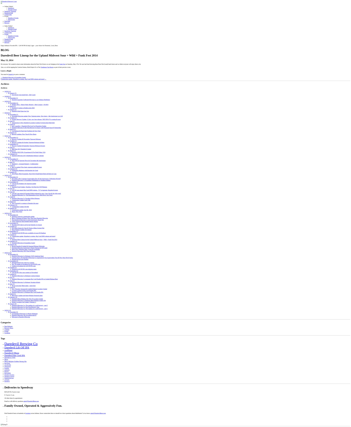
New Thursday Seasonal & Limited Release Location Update (29, 289)
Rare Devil (7, 363)
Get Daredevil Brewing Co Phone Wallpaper (25, 313)
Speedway (11, 8)
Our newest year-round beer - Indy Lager (23, 95)
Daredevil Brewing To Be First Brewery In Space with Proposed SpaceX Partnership (36, 127)
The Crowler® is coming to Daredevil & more (25, 203)
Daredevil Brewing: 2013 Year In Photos (23, 251)
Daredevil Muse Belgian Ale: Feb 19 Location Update (27, 299)
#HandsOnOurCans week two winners (23, 262)
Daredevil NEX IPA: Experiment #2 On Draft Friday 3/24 (28, 152)
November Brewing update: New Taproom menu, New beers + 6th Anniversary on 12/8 (37, 116)
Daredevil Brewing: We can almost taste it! (24, 315)
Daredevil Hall (12, 10)
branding (6, 368)
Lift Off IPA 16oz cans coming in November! (25, 272)
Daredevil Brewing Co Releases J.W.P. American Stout (28, 256)
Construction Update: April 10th (21, 200)
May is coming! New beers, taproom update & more (27, 167)
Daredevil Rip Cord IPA (14, 355)
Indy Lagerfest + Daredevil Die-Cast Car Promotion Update (29, 126)
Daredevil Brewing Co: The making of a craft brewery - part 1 (30, 309)
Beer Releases (8, 326)
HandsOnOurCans (9, 378)
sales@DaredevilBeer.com (31, 401)
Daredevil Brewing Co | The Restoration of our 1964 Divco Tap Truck (32, 195)
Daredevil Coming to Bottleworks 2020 (23, 108)
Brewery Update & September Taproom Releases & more (28, 146)
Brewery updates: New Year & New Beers (24, 134)
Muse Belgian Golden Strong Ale (15, 361)
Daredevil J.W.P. (9, 358)
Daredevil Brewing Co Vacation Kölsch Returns (26, 198)
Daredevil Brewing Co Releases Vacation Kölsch (26, 282)
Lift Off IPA (7, 365)
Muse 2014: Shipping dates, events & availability (26, 249)
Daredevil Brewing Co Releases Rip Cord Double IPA (27, 292)
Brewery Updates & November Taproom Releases (26, 139)
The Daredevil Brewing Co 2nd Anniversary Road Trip (28, 220)
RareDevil (7, 381)
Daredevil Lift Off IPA (16, 347)
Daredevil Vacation (9, 375)
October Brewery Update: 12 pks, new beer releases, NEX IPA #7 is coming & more (36, 119)
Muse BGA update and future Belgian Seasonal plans (27, 295)
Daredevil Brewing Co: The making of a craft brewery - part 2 (30, 305)
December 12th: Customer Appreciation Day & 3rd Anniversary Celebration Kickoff (36, 178)
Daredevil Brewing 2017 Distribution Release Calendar (28, 155)
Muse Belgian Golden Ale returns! (22, 230)
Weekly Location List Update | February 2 (24, 302)
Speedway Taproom (10, 11)
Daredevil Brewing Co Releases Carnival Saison (26, 276)
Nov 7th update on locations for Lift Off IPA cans (26, 264)
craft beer (6, 379)
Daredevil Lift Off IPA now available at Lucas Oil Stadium (29, 233)
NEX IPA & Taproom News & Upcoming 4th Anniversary (29, 160)
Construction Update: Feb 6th (20, 206)
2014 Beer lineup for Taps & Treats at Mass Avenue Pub (28, 228)
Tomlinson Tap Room (47, 67)
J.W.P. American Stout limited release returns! (25, 221)
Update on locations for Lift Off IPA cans (24, 266)
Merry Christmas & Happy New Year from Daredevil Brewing (30, 218)
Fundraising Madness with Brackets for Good (25, 170)
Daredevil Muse (11, 353)
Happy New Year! (17, 211)
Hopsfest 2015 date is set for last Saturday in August (27, 225)
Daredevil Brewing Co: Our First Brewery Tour (25, 307)
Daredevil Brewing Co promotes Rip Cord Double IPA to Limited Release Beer (35, 279)
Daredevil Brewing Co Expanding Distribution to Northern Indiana (31, 180)
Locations (7, 333)
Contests (6, 329)
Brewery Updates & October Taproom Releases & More (28, 142)
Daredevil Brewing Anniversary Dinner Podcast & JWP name (29, 248)
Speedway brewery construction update (23, 216)
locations (28, 413)
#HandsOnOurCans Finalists (20, 259)
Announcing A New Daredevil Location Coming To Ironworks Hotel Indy (33, 123)
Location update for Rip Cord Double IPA (24, 290)
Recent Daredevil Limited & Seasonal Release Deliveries (28, 246)
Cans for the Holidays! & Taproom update (24, 183)
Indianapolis (7, 366)
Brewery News (8, 328)
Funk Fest (62, 64)
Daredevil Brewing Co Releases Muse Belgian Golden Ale (29, 300)
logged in (11, 74)
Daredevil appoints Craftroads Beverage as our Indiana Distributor (31, 99)
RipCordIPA (7, 373)
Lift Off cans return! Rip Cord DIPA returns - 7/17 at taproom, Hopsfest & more (35, 190)
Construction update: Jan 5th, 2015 (22, 210)
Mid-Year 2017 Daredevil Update (21, 149)
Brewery (6, 23)
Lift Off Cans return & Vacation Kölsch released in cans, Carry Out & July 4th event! (36, 193)
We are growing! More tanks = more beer (24, 285)
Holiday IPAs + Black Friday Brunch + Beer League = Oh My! (30, 104)
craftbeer (8, 350)
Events (6, 34)
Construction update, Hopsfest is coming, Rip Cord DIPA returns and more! (23, 79)
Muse (6, 359)
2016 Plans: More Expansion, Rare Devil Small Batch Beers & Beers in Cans (34, 174)
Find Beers (7, 41)
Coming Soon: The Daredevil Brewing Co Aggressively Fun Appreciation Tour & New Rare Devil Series (42, 257)
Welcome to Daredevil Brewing (21, 317)
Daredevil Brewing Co (21, 344)
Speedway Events (13, 18)
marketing (7, 370)
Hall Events (11, 19)
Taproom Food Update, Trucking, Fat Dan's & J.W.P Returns (29, 187)
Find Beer (7, 21)
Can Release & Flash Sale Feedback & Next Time (26, 131)
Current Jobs (8, 14)
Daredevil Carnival (9, 376)
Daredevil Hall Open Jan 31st (20, 111)
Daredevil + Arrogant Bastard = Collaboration (25, 164)
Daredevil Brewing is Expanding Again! (13, 77)
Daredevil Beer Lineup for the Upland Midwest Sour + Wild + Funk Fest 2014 (34, 239)
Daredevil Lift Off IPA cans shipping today (24, 269)
